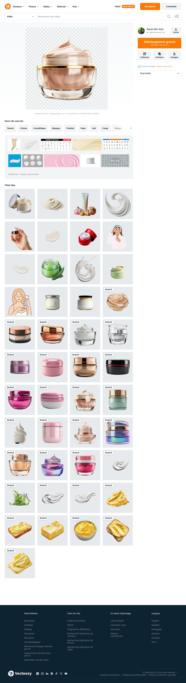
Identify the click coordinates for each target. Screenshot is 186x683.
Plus (74, 6)
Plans (117, 6)
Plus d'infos (145, 73)
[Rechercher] (169, 16)
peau (83, 128)
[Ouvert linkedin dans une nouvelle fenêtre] (47, 673)
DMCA (70, 625)
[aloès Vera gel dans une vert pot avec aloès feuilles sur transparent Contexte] (52, 269)
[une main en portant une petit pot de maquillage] (20, 236)
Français (156, 637)
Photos (32, 6)
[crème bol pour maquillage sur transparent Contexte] (118, 302)
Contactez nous (118, 625)
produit (70, 128)
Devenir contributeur (117, 634)
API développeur (32, 642)
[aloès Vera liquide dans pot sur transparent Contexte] (20, 498)
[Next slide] (128, 128)
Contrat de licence (76, 620)
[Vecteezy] (8, 6)
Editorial (61, 6)
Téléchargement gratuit (159, 43)
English (155, 620)
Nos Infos (115, 629)
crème (23, 128)
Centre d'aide (117, 620)
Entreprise (29, 633)
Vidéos (46, 6)
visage (118, 128)
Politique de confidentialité (134, 674)
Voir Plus (115, 160)
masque (56, 128)
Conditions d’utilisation (110, 674)
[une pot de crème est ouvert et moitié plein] (20, 204)
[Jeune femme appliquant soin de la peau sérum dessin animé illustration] (118, 236)
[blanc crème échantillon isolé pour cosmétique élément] (52, 236)
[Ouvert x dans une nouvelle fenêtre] (61, 673)
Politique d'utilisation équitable (162, 674)
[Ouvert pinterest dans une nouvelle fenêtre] (52, 673)
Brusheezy (29, 620)
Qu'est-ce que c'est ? (164, 66)
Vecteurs (17, 6)
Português (157, 629)
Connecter (171, 6)
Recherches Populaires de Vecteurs (80, 634)
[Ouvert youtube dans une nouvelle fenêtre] (66, 673)
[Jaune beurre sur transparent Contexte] (118, 498)
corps (105, 128)
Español (155, 625)
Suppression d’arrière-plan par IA (37, 654)
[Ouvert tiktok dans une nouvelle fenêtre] (56, 673)
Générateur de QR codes (36, 659)
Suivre (176, 32)
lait (94, 128)
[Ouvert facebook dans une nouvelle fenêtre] (37, 673)
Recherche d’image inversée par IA (38, 647)
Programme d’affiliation (78, 629)
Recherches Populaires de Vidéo (80, 648)
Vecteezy (28, 625)
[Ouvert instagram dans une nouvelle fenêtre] (42, 673)
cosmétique (39, 128)
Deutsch (156, 633)
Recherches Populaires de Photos (80, 641)
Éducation (29, 637)
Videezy (28, 629)
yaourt (10, 128)
